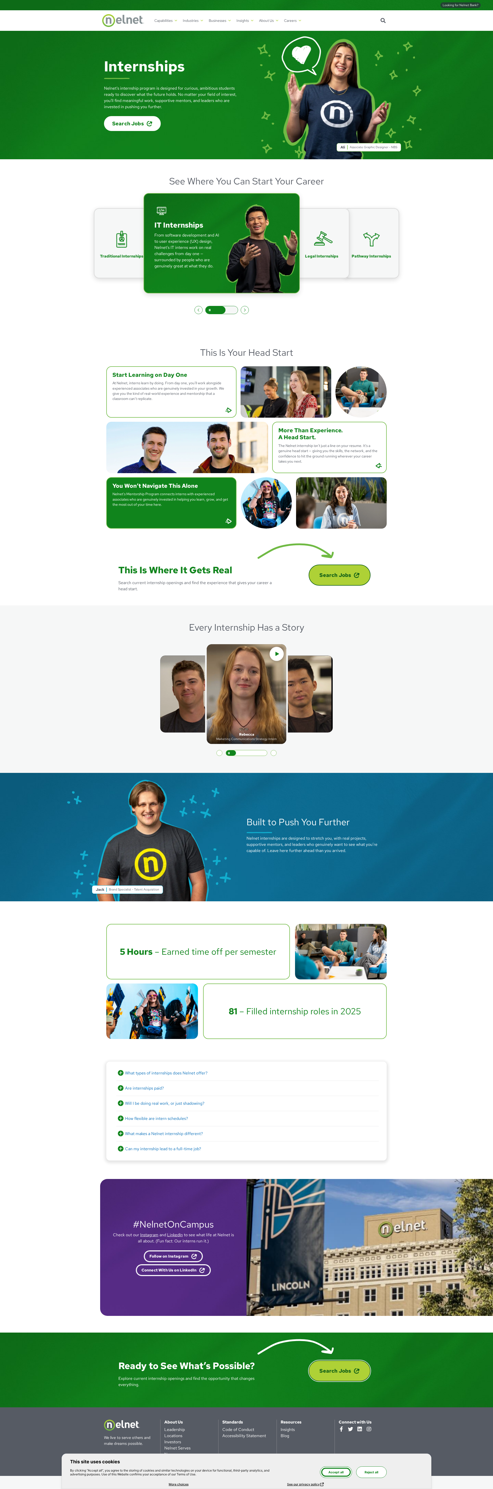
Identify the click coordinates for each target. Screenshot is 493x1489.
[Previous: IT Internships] (198, 310)
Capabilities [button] (163, 20)
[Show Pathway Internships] (322, 243)
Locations (173, 1435)
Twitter (350, 1429)
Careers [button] (290, 20)
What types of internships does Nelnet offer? (166, 1073)
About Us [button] (266, 20)
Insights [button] (242, 20)
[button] (171, 392)
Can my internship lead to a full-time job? (163, 1148)
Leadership (174, 1429)
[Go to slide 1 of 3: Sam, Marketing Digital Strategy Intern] (219, 753)
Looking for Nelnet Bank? (460, 5)
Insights (288, 1429)
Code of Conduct (238, 1429)
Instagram (149, 1235)
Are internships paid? (144, 1088)
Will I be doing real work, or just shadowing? (164, 1103)
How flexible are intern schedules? (156, 1118)
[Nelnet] (123, 20)
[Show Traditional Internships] (370, 243)
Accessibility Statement (244, 1435)
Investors (172, 1442)
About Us (173, 1422)
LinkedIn (175, 1235)
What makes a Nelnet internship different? (164, 1133)
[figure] (369, 1247)
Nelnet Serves (177, 1448)
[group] (223, 243)
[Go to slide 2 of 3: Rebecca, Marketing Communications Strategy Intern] (228, 753)
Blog (285, 1435)
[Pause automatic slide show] (221, 310)
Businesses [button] (217, 20)
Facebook (341, 1429)
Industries (190, 20)
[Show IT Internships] (122, 243)
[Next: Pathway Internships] (245, 310)
